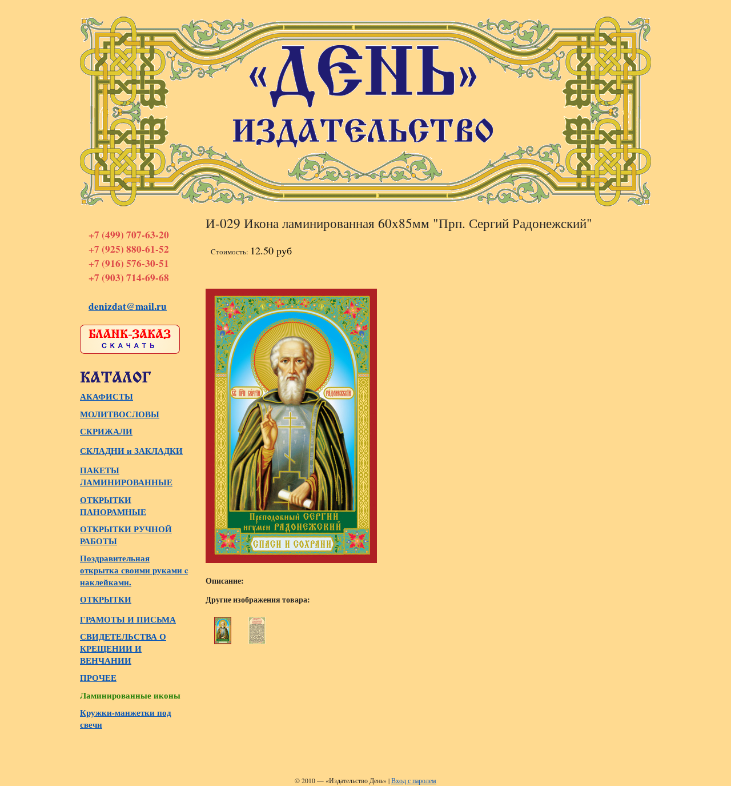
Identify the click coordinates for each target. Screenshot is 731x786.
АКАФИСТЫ (106, 396)
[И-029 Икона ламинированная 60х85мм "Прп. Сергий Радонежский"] (222, 630)
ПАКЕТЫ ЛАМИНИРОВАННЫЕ (126, 476)
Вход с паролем (413, 780)
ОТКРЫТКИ (105, 599)
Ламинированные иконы (130, 695)
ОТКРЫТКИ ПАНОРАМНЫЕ (113, 506)
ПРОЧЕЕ (98, 678)
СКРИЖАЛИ (106, 431)
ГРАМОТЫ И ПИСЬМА (128, 619)
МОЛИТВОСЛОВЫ (119, 414)
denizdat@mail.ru (128, 306)
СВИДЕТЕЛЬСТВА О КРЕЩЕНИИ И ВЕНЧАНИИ (123, 649)
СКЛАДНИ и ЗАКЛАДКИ (131, 451)
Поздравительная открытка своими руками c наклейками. (134, 570)
